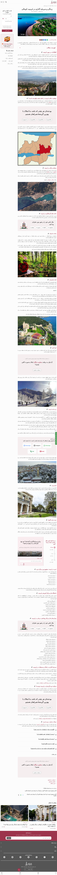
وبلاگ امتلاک (51, 5)
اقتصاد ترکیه (4, 60)
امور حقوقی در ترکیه (9, 58)
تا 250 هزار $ (41, 119)
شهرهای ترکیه (10, 55)
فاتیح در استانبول (52, 781)
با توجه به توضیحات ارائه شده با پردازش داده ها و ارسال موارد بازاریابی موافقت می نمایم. (7, 27)
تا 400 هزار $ (33, 119)
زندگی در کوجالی (51, 179)
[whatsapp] (20, 857)
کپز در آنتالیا (53, 783)
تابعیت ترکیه (11, 60)
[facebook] (44, 857)
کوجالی (49, 102)
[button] (3, 19)
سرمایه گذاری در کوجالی (44, 682)
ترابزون (38, 227)
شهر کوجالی (45, 5)
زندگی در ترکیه (10, 63)
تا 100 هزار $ (49, 119)
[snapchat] (4, 857)
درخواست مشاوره (37, 370)
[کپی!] (42, 52)
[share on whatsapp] (47, 40)
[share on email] (40, 40)
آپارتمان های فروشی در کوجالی (44, 718)
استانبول (50, 227)
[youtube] (53, 857)
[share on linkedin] (43, 40)
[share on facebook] (45, 40)
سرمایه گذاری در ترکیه (9, 53)
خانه (55, 5)
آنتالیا (44, 227)
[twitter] (36, 857)
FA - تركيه (30, 869)
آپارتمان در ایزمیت (40, 724)
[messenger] (12, 857)
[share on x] (42, 40)
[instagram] (28, 857)
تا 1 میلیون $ (25, 119)
